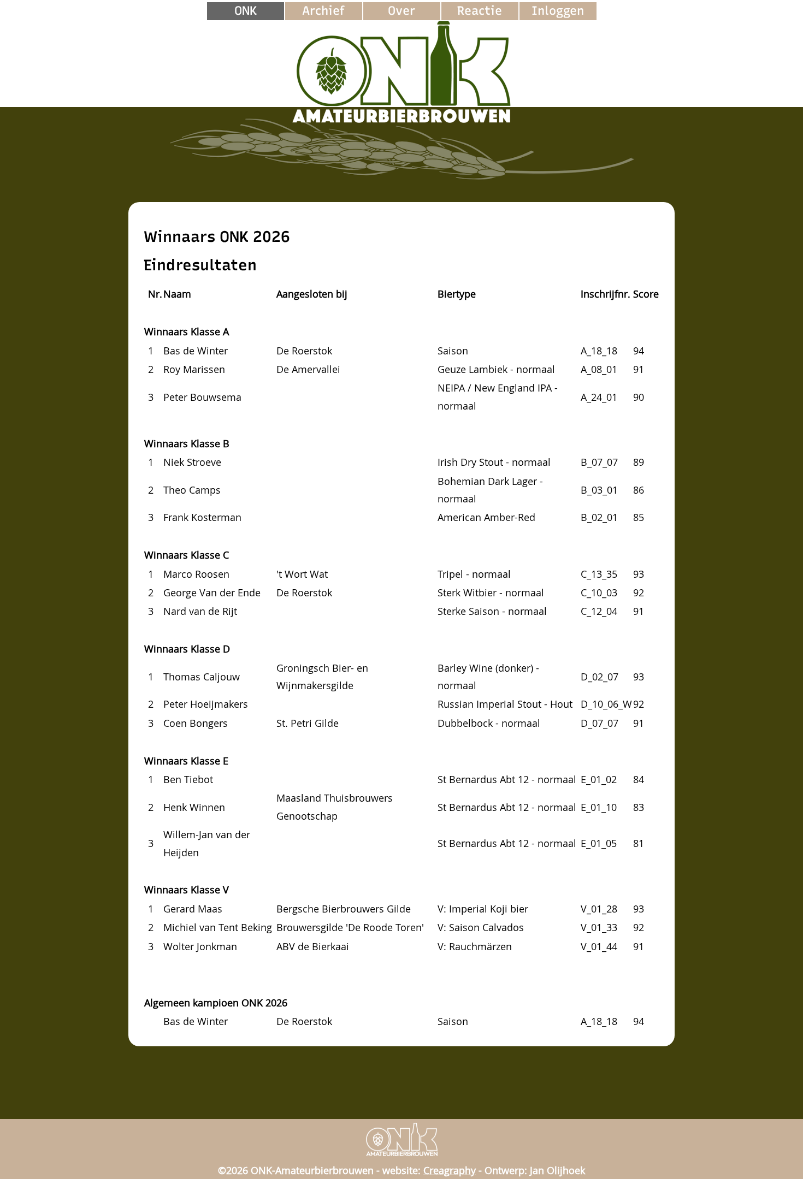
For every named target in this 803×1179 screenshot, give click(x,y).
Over (401, 10)
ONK (245, 10)
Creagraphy (449, 1170)
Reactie (479, 10)
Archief (323, 10)
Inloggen (558, 10)
